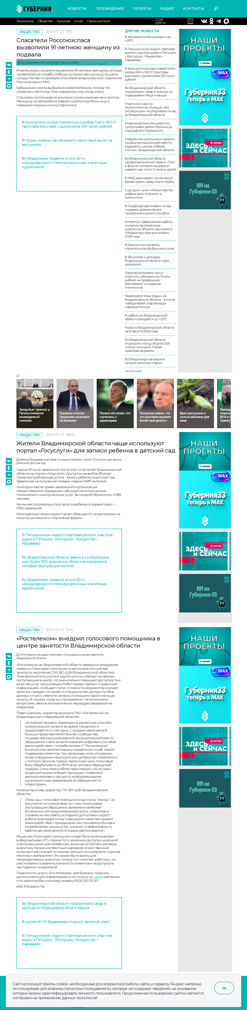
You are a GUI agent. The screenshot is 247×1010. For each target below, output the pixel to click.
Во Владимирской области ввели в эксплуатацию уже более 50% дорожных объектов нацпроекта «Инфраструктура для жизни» (65, 561)
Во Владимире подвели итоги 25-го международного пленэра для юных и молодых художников (64, 162)
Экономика (25, 21)
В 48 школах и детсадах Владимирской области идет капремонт (147, 260)
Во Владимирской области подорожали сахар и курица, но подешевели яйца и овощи (148, 91)
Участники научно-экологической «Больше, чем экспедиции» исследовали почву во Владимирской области (150, 109)
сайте (97, 877)
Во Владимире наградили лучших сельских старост (145, 361)
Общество (45, 21)
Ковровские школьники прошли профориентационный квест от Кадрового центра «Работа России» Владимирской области (150, 144)
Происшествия (98, 21)
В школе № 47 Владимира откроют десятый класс (66, 922)
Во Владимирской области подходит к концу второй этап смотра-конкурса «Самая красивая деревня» (147, 345)
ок (224, 988)
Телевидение (109, 9)
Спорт (78, 21)
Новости (76, 9)
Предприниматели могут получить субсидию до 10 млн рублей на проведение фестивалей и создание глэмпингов (147, 280)
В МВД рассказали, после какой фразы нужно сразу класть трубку (149, 180)
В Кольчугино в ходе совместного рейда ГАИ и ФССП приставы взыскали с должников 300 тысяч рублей (69, 124)
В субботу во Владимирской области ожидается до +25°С (146, 317)
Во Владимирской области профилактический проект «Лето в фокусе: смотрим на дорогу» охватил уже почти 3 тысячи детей (150, 164)
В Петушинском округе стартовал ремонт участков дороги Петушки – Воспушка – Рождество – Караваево (150, 54)
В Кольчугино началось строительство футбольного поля (149, 246)
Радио (167, 9)
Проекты (142, 9)
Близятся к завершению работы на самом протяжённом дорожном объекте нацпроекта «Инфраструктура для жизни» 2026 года (149, 229)
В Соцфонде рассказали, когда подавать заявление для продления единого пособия (148, 209)
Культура (63, 21)
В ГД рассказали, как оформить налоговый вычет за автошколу (67, 142)
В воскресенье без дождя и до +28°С (148, 38)
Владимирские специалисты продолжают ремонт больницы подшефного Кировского (148, 126)
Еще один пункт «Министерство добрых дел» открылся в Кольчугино (149, 193)
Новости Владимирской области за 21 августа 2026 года (149, 329)
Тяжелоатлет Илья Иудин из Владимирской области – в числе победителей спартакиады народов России (150, 301)
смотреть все (133, 371)
